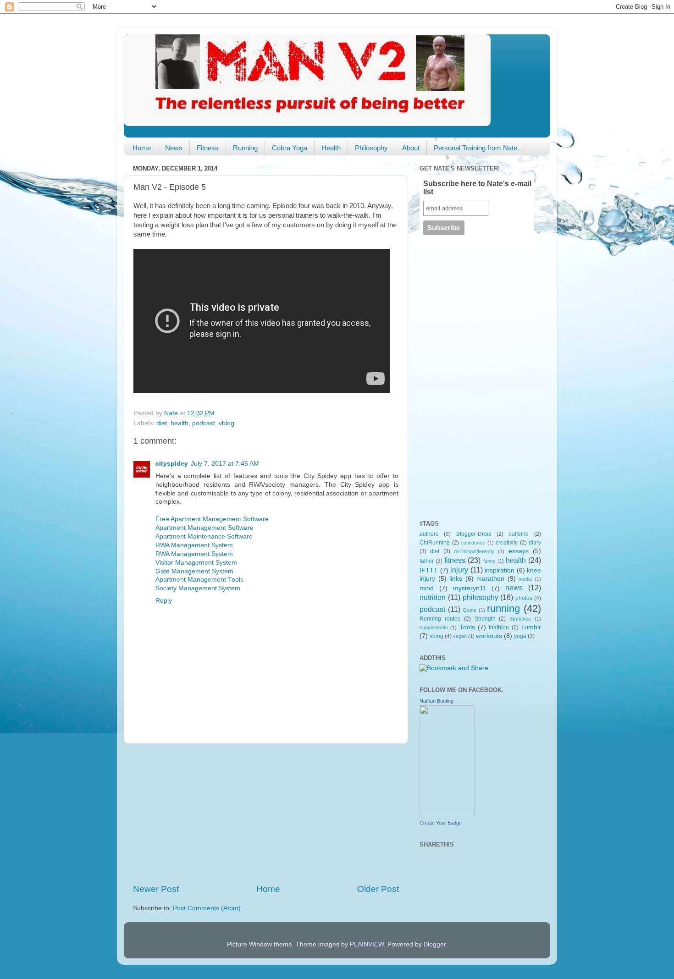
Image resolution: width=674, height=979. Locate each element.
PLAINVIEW (367, 944)
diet (161, 423)
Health (331, 148)
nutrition (433, 597)
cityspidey (171, 463)
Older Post (378, 889)
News (173, 148)
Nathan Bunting (436, 701)
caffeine (519, 534)
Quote (469, 610)
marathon (490, 578)
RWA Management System (194, 545)
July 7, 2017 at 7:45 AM (225, 463)
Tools (467, 627)
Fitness (208, 148)
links (455, 578)
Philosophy (371, 148)
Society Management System (197, 588)
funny (489, 561)
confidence (473, 542)
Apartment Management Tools (199, 579)
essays (518, 551)
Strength (485, 619)
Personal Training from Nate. (476, 148)
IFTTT (429, 570)
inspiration (499, 570)
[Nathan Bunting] (447, 814)
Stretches (520, 619)
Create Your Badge (441, 822)
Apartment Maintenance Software (204, 536)
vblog (226, 423)
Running (245, 148)
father (427, 561)
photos (523, 598)
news (514, 587)
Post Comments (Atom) (207, 908)
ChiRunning (435, 542)
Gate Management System (194, 571)
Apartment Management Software (204, 527)
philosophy (480, 597)
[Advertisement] (266, 813)
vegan (460, 636)
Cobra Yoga (289, 148)
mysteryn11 (469, 588)
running (503, 608)
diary (535, 542)
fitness (454, 560)
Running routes (440, 619)
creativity (507, 542)
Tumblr (531, 627)
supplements (434, 627)
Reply (163, 600)
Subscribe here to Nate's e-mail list (477, 188)
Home (142, 148)
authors (429, 534)
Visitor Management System (196, 562)
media (525, 579)
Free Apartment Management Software (212, 519)
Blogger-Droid (474, 534)
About (411, 148)
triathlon (499, 627)
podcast (203, 423)
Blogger (435, 944)
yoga (520, 636)
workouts (489, 635)
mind (427, 588)
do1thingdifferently (474, 551)
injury (459, 570)
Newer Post (156, 889)
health (179, 423)
